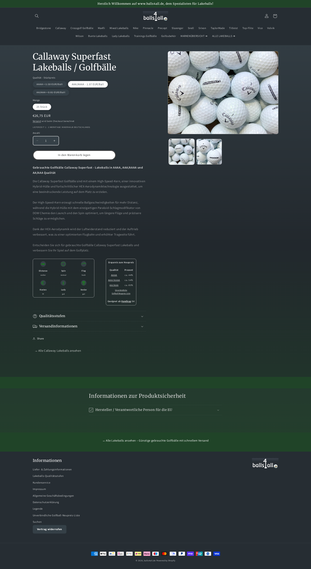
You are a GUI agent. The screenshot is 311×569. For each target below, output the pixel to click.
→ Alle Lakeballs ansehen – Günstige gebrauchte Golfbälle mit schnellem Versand (155, 440)
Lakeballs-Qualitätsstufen (48, 476)
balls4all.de (150, 560)
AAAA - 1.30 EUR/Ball (52, 85)
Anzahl (36, 133)
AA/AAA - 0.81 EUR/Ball (53, 93)
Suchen (37, 521)
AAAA (114, 275)
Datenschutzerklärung (46, 502)
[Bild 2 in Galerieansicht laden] (209, 152)
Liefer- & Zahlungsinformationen (52, 469)
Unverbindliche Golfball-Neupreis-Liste (56, 515)
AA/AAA (114, 285)
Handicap (126, 301)
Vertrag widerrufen (49, 529)
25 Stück (42, 106)
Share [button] (40, 338)
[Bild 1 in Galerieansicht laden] (182, 152)
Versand (37, 121)
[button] (37, 16)
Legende (38, 508)
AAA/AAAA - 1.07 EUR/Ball (88, 84)
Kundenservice (41, 482)
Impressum (39, 489)
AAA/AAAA (114, 280)
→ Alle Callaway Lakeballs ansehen (58, 351)
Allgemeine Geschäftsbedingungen (53, 495)
